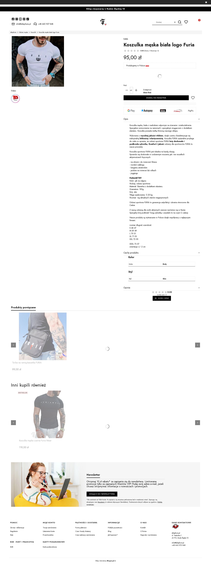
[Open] (15, 98)
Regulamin (101, 502)
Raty (11, 535)
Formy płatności (81, 527)
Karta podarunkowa (50, 547)
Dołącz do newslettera (102, 494)
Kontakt (143, 527)
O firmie (143, 531)
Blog (109, 531)
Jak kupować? (113, 535)
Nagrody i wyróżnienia (148, 535)
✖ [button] (206, 2)
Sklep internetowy (104, 561)
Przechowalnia (48, 535)
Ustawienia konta (49, 531)
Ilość (125, 85)
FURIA (126, 39)
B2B (11, 547)
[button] (179, 22)
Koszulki (33, 32)
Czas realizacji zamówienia (85, 535)
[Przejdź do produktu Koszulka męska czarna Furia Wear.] (49, 414)
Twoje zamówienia (49, 527)
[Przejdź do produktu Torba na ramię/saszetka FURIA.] (42, 336)
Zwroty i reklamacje (17, 527)
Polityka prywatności (115, 527)
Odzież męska (23, 32)
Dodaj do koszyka (156, 98)
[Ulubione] (186, 22)
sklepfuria (13, 32)
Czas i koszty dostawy (83, 531)
